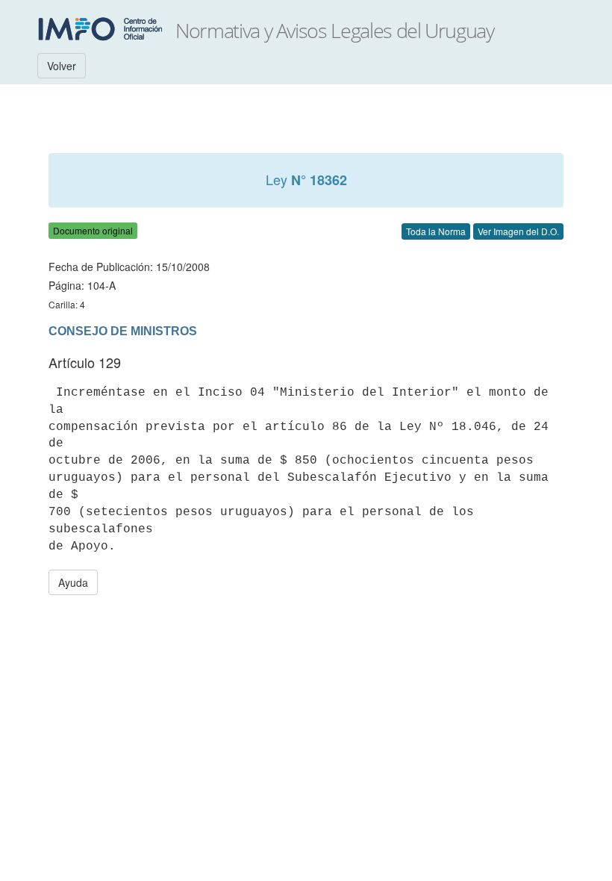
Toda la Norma (436, 231)
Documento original (93, 230)
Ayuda (73, 582)
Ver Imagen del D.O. (518, 231)
